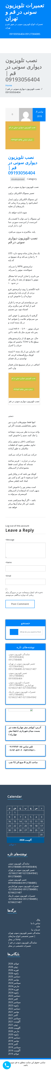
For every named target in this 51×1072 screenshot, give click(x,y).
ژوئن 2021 (13, 1024)
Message (9, 539)
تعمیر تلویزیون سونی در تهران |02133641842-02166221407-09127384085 (22, 666)
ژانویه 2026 (13, 973)
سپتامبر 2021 (14, 1018)
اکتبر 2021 (13, 1015)
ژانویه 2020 (13, 1034)
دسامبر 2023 (14, 995)
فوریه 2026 (13, 970)
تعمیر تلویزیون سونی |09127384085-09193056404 (18, 676)
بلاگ (38, 920)
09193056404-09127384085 (24, 34)
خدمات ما (35, 929)
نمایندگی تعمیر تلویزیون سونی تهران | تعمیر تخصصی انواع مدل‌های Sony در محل (24, 936)
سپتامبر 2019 (14, 1047)
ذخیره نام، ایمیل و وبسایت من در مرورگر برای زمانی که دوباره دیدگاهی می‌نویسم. (24, 593)
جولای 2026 (13, 963)
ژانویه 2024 (13, 992)
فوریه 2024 (13, 989)
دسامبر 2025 (14, 976)
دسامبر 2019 (14, 1037)
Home (8, 85)
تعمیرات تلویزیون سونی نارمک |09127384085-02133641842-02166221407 (22, 695)
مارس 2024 (13, 986)
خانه (38, 926)
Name (8, 562)
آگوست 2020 (14, 1028)
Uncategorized (17, 179)
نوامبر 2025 (13, 979)
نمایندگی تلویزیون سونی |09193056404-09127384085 (19, 657)
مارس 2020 (13, 1031)
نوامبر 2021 (13, 1011)
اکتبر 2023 (13, 999)
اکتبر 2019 (13, 1044)
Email (8, 575)
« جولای (12, 844)
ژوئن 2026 (13, 966)
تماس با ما (35, 923)
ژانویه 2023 (13, 1005)
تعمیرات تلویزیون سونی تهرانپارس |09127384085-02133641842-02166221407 (22, 685)
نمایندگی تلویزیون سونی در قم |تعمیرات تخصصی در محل (22, 944)
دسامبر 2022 (14, 1008)
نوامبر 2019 (13, 1040)
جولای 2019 (13, 1053)
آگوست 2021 (14, 1021)
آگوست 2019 (14, 1050)
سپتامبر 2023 (14, 1002)
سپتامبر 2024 (14, 982)
